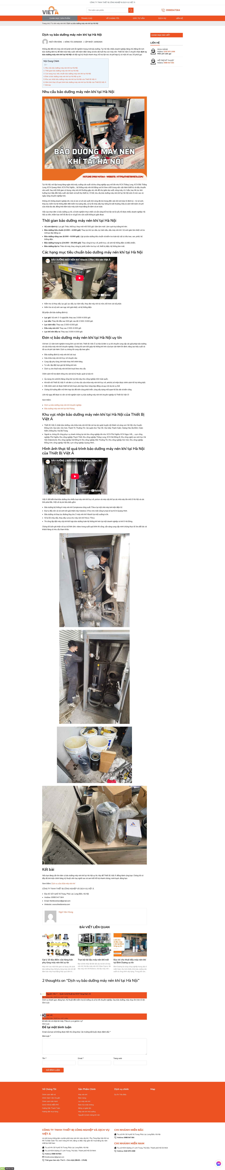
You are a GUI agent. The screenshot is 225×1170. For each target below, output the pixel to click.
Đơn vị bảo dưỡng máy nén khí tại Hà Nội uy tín (63, 76)
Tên (44, 1058)
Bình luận (45, 1002)
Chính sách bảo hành (50, 1101)
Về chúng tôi (112, 18)
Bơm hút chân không (86, 1105)
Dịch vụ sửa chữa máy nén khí (63, 883)
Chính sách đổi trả (49, 1094)
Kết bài (48, 85)
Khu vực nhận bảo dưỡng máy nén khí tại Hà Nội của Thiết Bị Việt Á (70, 79)
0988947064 (173, 10)
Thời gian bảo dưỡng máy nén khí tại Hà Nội (61, 71)
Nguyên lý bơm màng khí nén (89, 1115)
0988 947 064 (169, 63)
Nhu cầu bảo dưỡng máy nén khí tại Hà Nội (61, 68)
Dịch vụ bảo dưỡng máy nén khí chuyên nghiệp (62, 405)
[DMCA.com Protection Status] (7, 1168)
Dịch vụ (162, 18)
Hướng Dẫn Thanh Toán (51, 1108)
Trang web (117, 1058)
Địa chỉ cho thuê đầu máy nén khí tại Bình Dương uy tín (130, 961)
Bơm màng (82, 1098)
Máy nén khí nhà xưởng (87, 1111)
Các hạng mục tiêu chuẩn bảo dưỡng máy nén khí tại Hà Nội (68, 73)
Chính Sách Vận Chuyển (51, 1098)
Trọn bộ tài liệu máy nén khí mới (93, 959)
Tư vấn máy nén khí (58, 23)
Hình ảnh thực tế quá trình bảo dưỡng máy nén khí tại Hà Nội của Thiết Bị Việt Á (75, 82)
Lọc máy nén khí (84, 1101)
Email (81, 1058)
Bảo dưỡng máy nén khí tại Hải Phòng (59, 408)
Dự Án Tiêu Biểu (120, 1094)
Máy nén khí (82, 1094)
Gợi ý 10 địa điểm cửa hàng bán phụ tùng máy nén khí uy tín (57, 961)
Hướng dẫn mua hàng (50, 1111)
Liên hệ (179, 18)
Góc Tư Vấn (139, 18)
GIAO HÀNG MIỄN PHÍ (50, 1105)
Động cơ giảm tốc (84, 1108)
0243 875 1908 (169, 51)
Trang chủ (86, 18)
